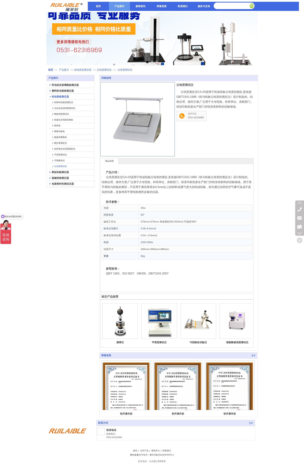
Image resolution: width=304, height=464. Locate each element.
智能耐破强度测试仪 (237, 342)
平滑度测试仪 (159, 342)
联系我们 (167, 450)
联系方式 (103, 423)
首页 (50, 70)
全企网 (152, 461)
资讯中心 (155, 450)
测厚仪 (120, 342)
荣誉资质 (106, 355)
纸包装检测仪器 (82, 70)
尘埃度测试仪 (104, 70)
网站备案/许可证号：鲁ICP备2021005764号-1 (152, 455)
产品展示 (64, 70)
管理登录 (161, 461)
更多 (253, 355)
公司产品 (144, 450)
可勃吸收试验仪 (198, 342)
